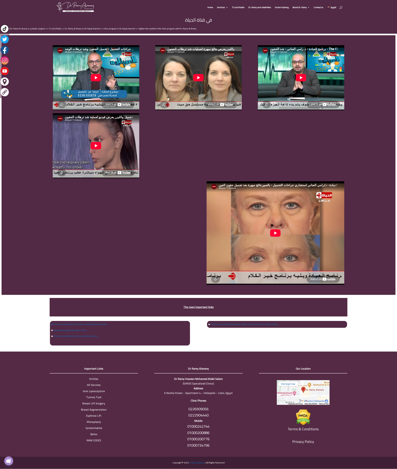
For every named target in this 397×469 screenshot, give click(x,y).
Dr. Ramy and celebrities (259, 7)
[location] (4, 85)
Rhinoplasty (94, 421)
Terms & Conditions (303, 429)
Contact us (318, 7)
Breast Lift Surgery (93, 403)
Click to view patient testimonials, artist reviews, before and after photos (244, 324)
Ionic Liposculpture (94, 391)
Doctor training (282, 7)
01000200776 (198, 438)
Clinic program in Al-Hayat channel (119, 29)
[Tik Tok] (4, 33)
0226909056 (198, 408)
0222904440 (198, 415)
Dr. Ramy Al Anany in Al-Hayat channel (82, 29)
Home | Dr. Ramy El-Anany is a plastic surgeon (24, 29)
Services (221, 7)
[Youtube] (4, 75)
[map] (303, 393)
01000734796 (198, 445)
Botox (93, 434)
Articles (93, 378)
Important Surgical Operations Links (70, 330)
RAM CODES (94, 440)
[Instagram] (4, 64)
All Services (94, 384)
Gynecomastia (94, 427)
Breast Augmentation (94, 409)
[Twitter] (4, 43)
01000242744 (198, 426)
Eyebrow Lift (93, 415)
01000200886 (198, 432)
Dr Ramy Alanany (197, 463)
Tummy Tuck (93, 397)
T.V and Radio (238, 7)
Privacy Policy (303, 441)
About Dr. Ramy (299, 7)
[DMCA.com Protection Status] (303, 416)
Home (210, 7)
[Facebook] (4, 54)
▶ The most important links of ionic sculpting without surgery (79, 324)
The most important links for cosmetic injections (76, 336)
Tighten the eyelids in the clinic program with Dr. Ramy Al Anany (167, 29)
